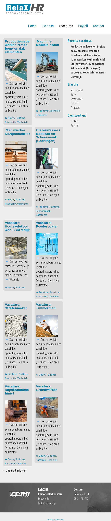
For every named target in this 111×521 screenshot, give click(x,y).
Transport (41, 115)
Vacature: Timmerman (46, 306)
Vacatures (66, 26)
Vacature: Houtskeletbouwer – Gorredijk (17, 226)
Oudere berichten (14, 470)
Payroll (83, 26)
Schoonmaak (43, 211)
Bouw (11, 117)
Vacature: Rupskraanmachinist (17, 390)
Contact (98, 26)
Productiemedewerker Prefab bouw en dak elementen (17, 47)
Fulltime (20, 117)
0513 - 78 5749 (81, 499)
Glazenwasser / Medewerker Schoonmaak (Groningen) (48, 135)
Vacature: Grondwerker (46, 388)
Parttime (54, 206)
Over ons (47, 26)
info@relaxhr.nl (81, 494)
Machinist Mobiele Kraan (47, 43)
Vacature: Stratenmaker (16, 306)
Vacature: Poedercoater (47, 224)
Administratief (77, 90)
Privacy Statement (55, 519)
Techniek (22, 122)
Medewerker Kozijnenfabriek (17, 132)
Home (32, 26)
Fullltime (74, 121)
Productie (10, 122)
